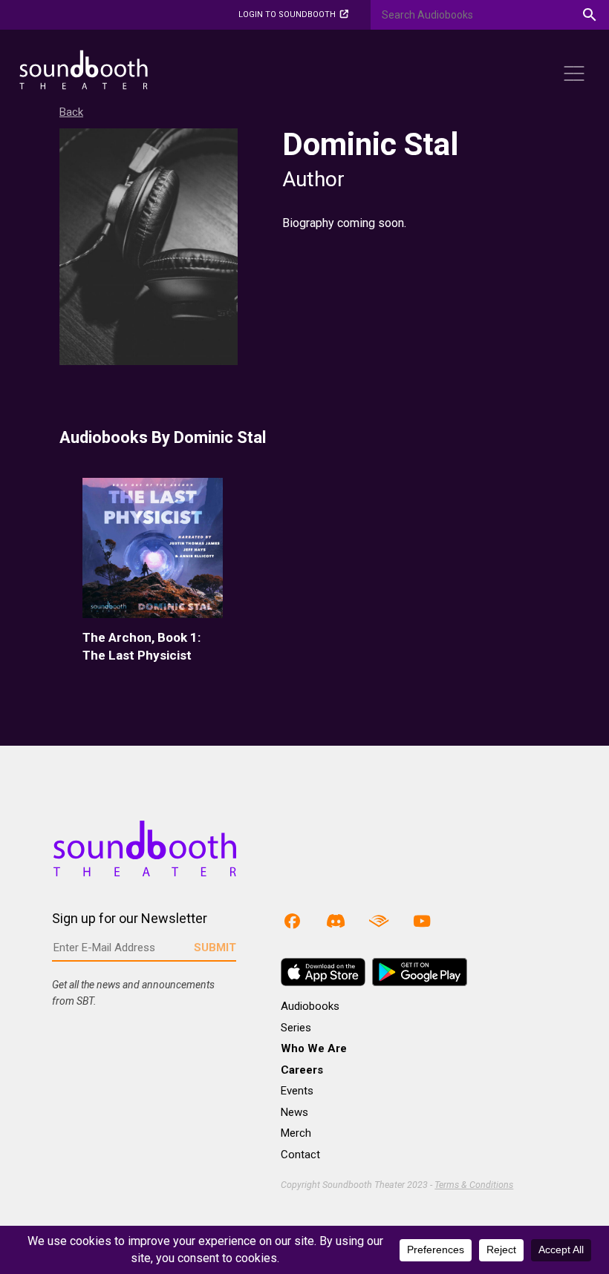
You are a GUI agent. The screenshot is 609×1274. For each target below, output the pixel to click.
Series (296, 1027)
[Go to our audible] (378, 920)
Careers (302, 1070)
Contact (300, 1154)
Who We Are (314, 1048)
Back (71, 112)
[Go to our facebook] (292, 920)
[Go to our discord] (335, 920)
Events (297, 1090)
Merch (296, 1133)
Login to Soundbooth (287, 14)
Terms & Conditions (473, 1184)
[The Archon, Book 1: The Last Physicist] (152, 548)
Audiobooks (310, 1006)
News (294, 1112)
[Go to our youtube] (421, 920)
